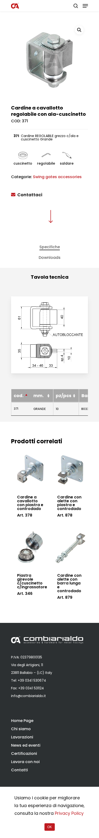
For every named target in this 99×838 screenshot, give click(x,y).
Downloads (50, 257)
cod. (19, 396)
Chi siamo (21, 729)
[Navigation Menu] (85, 5)
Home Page (22, 720)
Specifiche (49, 247)
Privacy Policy (69, 813)
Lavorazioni (22, 737)
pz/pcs (63, 396)
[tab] (49, 247)
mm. (38, 396)
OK (49, 827)
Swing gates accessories (57, 177)
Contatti (19, 770)
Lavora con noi (25, 762)
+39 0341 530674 (32, 680)
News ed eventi (25, 745)
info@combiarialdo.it (28, 695)
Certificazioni (24, 753)
